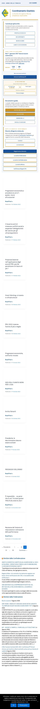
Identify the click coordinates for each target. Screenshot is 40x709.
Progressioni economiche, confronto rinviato (14, 354)
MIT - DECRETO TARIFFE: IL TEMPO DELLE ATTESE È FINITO (19, 627)
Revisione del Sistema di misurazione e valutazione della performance (14, 529)
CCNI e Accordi (20, 114)
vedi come (21, 63)
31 (21, 547)
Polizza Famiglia (20, 93)
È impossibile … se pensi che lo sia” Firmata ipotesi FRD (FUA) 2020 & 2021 (14, 498)
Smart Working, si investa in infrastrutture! (14, 296)
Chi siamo (33, 3)
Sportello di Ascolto (20, 33)
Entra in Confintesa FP (20, 77)
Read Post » (9, 201)
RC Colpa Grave (12, 87)
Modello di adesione (20, 122)
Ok (13, 705)
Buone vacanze (6, 601)
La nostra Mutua (20, 164)
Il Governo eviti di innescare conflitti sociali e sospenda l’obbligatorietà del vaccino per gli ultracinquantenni (14, 228)
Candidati (20, 140)
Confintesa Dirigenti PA (20, 169)
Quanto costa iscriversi (20, 45)
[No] (38, 701)
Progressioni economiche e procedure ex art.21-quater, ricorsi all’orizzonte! (14, 194)
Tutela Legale (28, 86)
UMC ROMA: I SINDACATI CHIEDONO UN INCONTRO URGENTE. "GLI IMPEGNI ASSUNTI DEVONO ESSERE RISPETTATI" (19, 605)
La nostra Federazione (20, 156)
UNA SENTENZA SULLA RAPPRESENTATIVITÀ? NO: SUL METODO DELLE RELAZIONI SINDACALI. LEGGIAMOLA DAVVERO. (17, 587)
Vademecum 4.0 (20, 118)
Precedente (6, 547)
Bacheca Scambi (20, 41)
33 (6, 550)
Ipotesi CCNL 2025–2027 (20, 110)
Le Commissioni (20, 145)
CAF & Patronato (20, 37)
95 (13, 550)
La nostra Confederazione (20, 160)
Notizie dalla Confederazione (14, 558)
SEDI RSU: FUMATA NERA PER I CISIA (14, 383)
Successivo (23, 550)
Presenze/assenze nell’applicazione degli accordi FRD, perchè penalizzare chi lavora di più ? (13, 264)
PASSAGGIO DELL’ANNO (13, 469)
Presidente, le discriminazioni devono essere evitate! (13, 440)
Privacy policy (23, 705)
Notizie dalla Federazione (13, 596)
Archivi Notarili (10, 411)
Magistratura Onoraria (20, 151)
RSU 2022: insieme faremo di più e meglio (13, 325)
